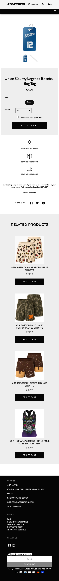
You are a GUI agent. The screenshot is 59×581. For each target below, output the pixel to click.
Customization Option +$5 (31, 117)
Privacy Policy (15, 527)
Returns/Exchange (17, 522)
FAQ (9, 519)
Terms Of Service (16, 530)
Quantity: (8, 109)
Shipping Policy (15, 524)
